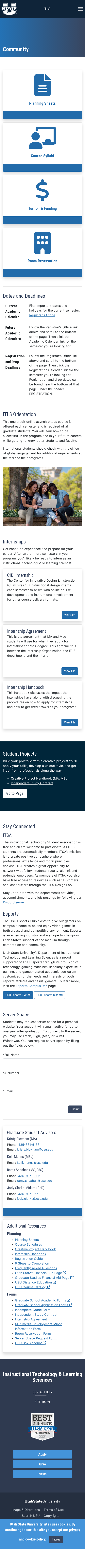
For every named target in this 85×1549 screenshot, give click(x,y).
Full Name (11, 1055)
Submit (75, 1109)
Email (8, 1091)
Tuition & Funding (42, 208)
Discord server (14, 902)
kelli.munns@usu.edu (32, 1163)
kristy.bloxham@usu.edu (35, 1149)
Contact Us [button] (41, 1392)
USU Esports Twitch (18, 995)
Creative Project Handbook (35, 1249)
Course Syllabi (42, 155)
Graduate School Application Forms (42, 1305)
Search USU (31, 1516)
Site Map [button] (41, 1402)
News (43, 1474)
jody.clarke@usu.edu (32, 1199)
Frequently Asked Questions (36, 1268)
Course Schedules (28, 1244)
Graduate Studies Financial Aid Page (42, 1278)
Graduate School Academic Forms (41, 1300)
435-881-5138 (29, 1145)
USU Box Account (29, 1343)
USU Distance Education (34, 1282)
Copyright (51, 1516)
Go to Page (15, 793)
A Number (11, 1073)
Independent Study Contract (32, 783)
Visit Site (69, 615)
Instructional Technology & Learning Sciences (42, 1377)
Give (42, 1464)
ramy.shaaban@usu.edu (34, 1181)
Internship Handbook (30, 1254)
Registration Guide (29, 1259)
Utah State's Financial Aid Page (39, 1273)
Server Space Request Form (36, 1338)
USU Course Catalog (31, 1287)
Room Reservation (42, 261)
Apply (42, 1454)
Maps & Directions (26, 1510)
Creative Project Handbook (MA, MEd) (40, 778)
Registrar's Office (42, 315)
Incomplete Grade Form (32, 1310)
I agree (56, 1539)
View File (69, 671)
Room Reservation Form (33, 1333)
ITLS (46, 9)
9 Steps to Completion (32, 1263)
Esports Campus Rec (31, 986)
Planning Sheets (42, 103)
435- (29, 1176)
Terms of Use (54, 1510)
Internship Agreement (31, 1319)
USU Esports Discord (50, 995)
